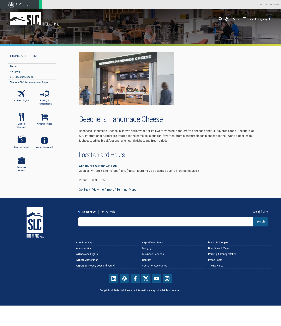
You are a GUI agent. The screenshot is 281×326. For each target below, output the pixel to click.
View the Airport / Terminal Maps (114, 189)
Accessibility (83, 248)
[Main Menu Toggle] (245, 19)
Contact (146, 259)
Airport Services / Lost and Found (95, 265)
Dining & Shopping (24, 56)
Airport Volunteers (152, 242)
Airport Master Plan (87, 259)
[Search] (220, 19)
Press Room (215, 259)
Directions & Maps (218, 248)
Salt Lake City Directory (269, 5)
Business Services (153, 254)
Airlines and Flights (87, 254)
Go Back (84, 189)
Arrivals (110, 211)
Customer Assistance (154, 265)
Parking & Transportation (222, 254)
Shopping (15, 71)
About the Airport (86, 242)
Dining (13, 66)
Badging (146, 248)
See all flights (260, 211)
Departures (89, 211)
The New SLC (215, 265)
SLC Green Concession (22, 77)
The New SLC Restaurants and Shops (29, 82)
